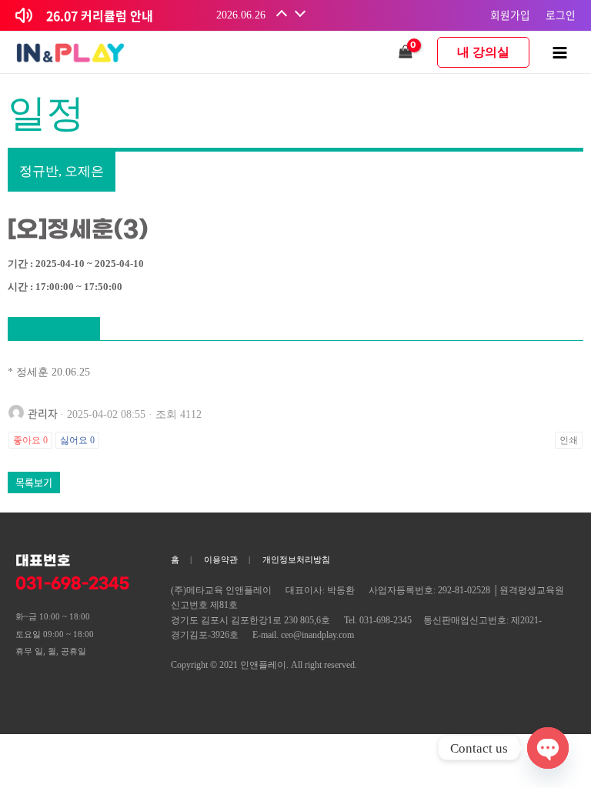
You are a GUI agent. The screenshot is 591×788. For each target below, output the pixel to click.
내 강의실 (483, 51)
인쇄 (568, 440)
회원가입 (510, 14)
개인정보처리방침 (296, 559)
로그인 (561, 14)
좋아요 (30, 440)
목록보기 (33, 482)
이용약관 (221, 559)
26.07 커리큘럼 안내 (99, 15)
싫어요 (77, 440)
